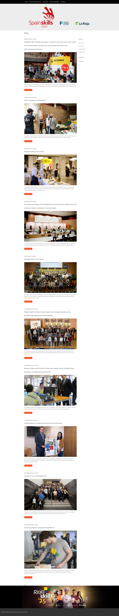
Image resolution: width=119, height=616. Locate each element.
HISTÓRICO (63, 1)
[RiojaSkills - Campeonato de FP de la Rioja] (59, 17)
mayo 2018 (81, 46)
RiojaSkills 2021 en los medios (34, 151)
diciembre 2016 (82, 49)
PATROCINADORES (54, 1)
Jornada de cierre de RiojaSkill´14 (35, 476)
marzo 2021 (81, 43)
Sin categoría (81, 61)
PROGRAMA (45, 1)
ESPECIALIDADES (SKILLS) (35, 1)
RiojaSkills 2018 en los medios (34, 259)
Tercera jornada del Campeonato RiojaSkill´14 (39, 527)
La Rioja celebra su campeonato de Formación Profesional (43, 423)
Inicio (26, 1)
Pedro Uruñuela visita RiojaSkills (34, 100)
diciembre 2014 (82, 51)
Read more (28, 90)
